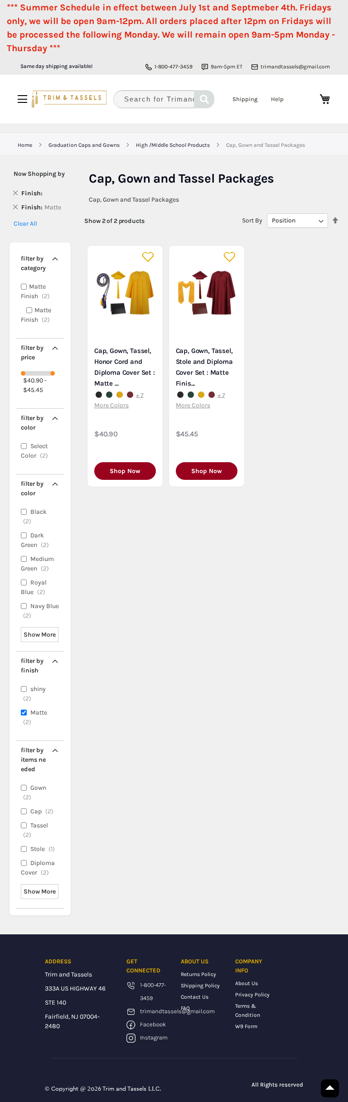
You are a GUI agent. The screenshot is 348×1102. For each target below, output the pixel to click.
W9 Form (246, 1026)
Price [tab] (32, 352)
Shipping (244, 99)
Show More (40, 634)
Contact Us (194, 997)
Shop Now (125, 471)
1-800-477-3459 (174, 66)
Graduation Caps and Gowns (84, 145)
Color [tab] (32, 422)
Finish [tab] (32, 665)
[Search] (204, 99)
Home (26, 145)
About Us (246, 983)
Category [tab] (33, 263)
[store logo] (69, 99)
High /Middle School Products (173, 145)
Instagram (154, 1037)
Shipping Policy (200, 985)
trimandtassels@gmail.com (295, 66)
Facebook (153, 1024)
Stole (44, 849)
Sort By (252, 220)
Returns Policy (198, 974)
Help (277, 99)
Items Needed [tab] (33, 759)
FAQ (185, 1008)
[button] (149, 257)
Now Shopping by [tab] (39, 174)
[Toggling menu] (22, 99)
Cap (44, 811)
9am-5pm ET (226, 66)
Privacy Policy (252, 994)
